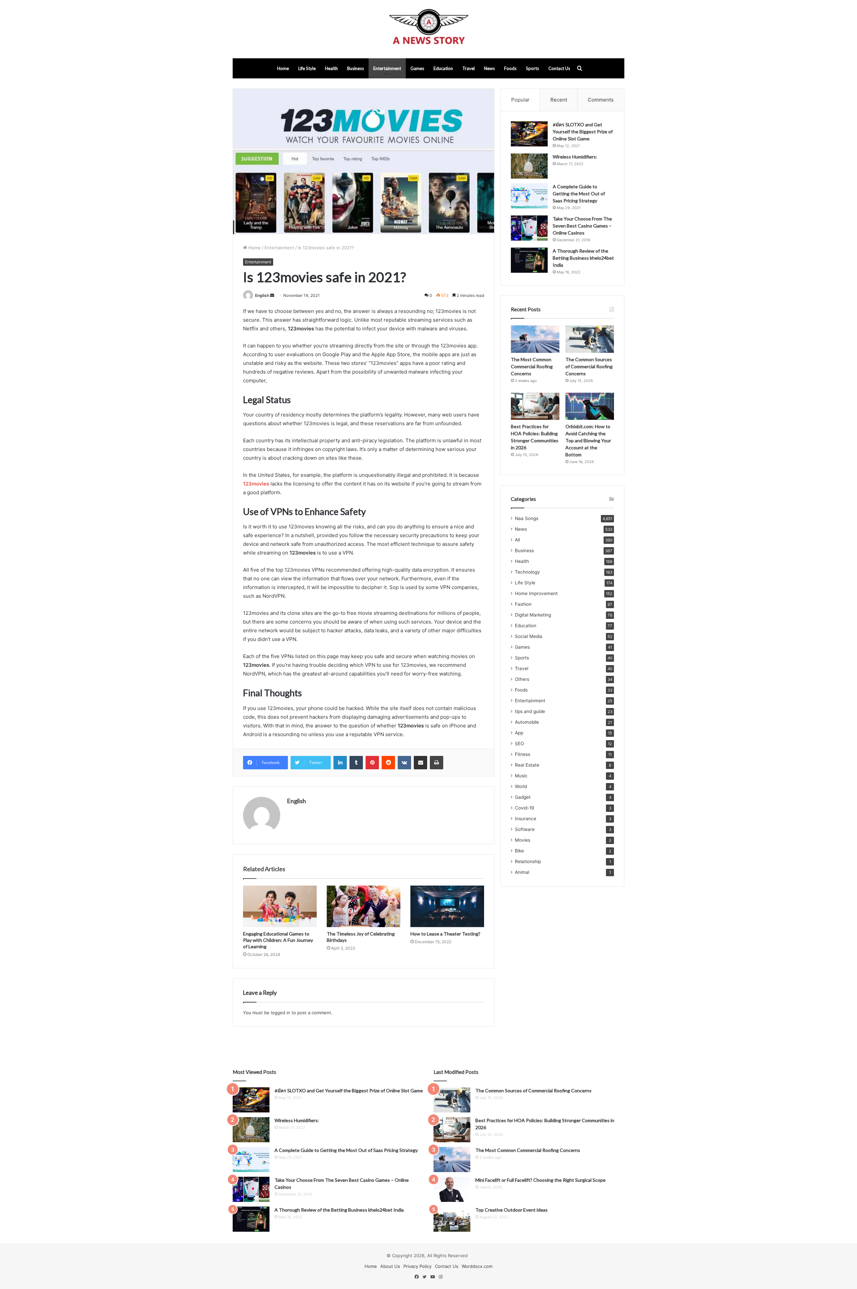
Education (443, 68)
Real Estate (527, 765)
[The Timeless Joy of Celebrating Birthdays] (363, 906)
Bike (519, 850)
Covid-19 (524, 808)
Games (417, 68)
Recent (558, 99)
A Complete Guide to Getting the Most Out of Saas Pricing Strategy (579, 193)
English (262, 295)
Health (331, 68)
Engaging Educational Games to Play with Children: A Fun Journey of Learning (278, 940)
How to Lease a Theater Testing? (445, 934)
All (517, 539)
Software (525, 829)
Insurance (525, 818)
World (521, 786)
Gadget (523, 797)
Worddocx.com (477, 1266)
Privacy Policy (417, 1266)
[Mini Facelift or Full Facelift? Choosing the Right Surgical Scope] (452, 1189)
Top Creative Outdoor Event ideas (511, 1210)
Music (521, 775)
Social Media (528, 636)
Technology (527, 572)
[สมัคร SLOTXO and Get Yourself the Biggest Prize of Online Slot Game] (529, 133)
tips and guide (530, 711)
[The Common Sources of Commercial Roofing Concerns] (589, 339)
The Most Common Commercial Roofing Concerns (532, 366)
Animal (522, 872)
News (489, 68)
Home (283, 68)
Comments (601, 99)
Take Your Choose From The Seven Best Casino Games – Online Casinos (582, 226)
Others (522, 679)
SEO (519, 743)
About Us (390, 1266)
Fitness (522, 754)
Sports (532, 68)
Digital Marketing (533, 615)
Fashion (523, 604)
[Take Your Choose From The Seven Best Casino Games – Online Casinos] (529, 228)
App (519, 732)
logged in (280, 1012)
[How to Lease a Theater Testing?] (447, 906)
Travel (468, 68)
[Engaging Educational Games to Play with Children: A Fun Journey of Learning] (280, 906)
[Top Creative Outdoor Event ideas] (452, 1219)
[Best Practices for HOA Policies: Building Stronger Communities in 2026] (535, 406)
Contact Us (559, 68)
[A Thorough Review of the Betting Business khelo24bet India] (529, 260)
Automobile (527, 722)
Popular (520, 99)
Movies (522, 840)
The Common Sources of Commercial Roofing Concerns (589, 366)
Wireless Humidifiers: (575, 156)
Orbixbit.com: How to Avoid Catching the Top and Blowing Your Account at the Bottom (588, 440)
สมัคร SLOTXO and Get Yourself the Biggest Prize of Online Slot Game (583, 131)
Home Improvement (536, 593)
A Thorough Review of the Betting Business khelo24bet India (583, 258)
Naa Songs (526, 518)
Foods (510, 68)
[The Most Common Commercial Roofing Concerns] (535, 339)
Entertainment (387, 68)
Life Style (307, 68)
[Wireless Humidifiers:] (529, 166)
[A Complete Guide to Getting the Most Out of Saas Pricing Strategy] (529, 195)
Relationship (528, 861)
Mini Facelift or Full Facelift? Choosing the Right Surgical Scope (540, 1180)
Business (355, 68)
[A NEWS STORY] (428, 29)
